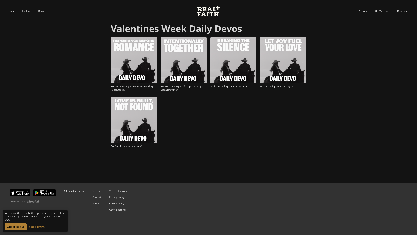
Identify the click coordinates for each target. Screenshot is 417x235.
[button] (16, 226)
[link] (11, 11)
